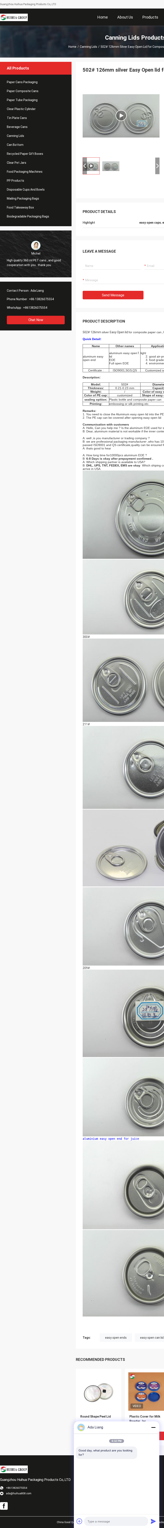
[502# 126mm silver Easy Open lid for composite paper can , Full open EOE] (98, 1391)
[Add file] (79, 1521)
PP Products (15, 180)
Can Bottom (15, 144)
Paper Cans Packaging (22, 82)
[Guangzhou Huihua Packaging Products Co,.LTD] (14, 17)
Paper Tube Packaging (22, 100)
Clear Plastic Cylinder (21, 109)
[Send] (153, 1521)
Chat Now (35, 320)
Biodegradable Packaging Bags (28, 216)
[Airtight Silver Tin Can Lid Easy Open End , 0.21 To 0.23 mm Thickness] (121, 115)
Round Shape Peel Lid (95, 1416)
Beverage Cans (17, 127)
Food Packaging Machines (24, 171)
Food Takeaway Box (20, 207)
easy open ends (116, 1337)
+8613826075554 (35, 307)
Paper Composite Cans (22, 91)
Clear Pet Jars (16, 162)
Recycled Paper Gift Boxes (25, 153)
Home (72, 46)
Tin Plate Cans (17, 118)
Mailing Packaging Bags (23, 198)
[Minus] (153, 1427)
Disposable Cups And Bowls (26, 189)
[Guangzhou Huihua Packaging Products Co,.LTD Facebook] (4, 1506)
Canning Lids (88, 46)
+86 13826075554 (41, 299)
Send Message (113, 295)
